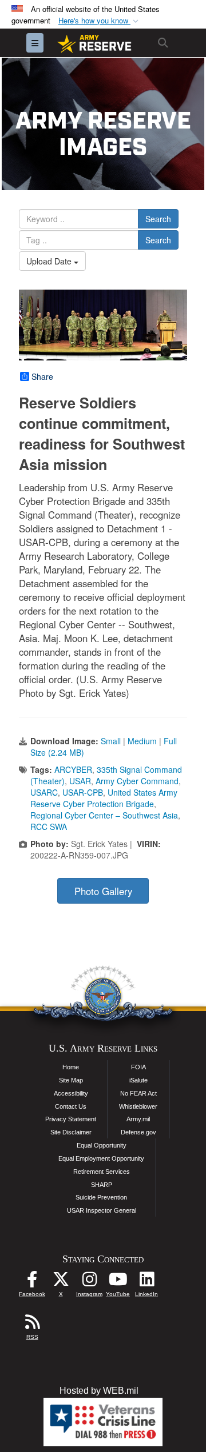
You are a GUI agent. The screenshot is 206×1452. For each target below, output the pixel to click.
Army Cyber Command (137, 781)
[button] (99, 21)
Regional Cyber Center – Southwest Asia (104, 815)
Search (158, 218)
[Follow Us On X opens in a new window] (60, 1282)
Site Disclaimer (71, 1132)
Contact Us (70, 1106)
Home (70, 1067)
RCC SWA (48, 826)
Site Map (71, 1080)
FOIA (138, 1067)
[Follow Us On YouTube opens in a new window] (118, 1282)
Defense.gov (138, 1132)
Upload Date (50, 261)
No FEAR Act (138, 1093)
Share (42, 376)
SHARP (101, 1184)
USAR (80, 781)
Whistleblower (138, 1106)
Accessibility (71, 1093)
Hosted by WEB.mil (99, 1390)
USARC (44, 792)
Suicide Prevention (101, 1197)
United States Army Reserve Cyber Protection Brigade (103, 798)
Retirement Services (101, 1171)
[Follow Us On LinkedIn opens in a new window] (146, 1282)
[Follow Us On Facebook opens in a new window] (32, 1282)
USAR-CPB (82, 792)
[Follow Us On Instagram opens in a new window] (89, 1282)
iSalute (138, 1080)
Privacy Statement (70, 1119)
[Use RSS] (32, 1325)
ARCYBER (73, 769)
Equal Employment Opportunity (101, 1158)
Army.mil (138, 1119)
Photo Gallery (103, 891)
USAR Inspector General (101, 1210)
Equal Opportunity (101, 1145)
